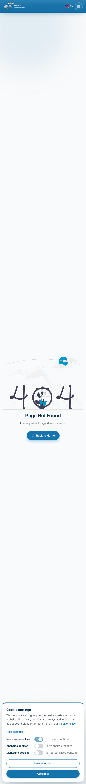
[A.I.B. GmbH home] (14, 6)
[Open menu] (79, 6)
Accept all (43, 773)
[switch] (38, 739)
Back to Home (45, 435)
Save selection (43, 763)
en (71, 6)
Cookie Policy (67, 723)
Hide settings (14, 731)
